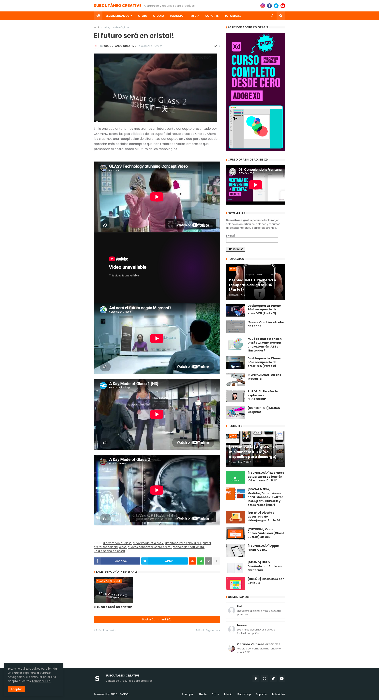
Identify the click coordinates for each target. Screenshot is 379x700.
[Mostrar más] (216, 561)
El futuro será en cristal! (113, 607)
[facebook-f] (269, 5)
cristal (207, 543)
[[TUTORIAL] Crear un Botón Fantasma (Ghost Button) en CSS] (235, 533)
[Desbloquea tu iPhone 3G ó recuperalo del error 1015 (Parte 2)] (235, 362)
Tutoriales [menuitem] (232, 16)
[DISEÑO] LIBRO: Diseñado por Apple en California (265, 566)
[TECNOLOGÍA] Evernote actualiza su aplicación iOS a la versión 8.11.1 (266, 476)
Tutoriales (278, 694)
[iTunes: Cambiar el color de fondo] (235, 326)
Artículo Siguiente (207, 630)
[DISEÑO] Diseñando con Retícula (266, 581)
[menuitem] (98, 15)
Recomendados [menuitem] (117, 16)
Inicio (97, 27)
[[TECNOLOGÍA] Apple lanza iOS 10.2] (235, 550)
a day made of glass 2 (148, 543)
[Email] (208, 561)
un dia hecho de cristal (109, 551)
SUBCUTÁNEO (120, 694)
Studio (202, 694)
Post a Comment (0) (157, 619)
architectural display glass (183, 543)
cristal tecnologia (106, 547)
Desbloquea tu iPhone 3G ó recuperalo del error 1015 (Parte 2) (264, 362)
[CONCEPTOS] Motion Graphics (264, 410)
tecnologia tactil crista (188, 547)
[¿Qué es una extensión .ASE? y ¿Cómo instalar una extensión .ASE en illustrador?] (235, 343)
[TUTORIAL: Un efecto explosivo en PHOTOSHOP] (235, 396)
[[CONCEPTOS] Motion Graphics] (235, 412)
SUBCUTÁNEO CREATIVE (117, 5)
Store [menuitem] (142, 16)
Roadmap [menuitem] (177, 16)
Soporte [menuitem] (212, 16)
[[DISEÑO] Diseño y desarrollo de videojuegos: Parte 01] (235, 517)
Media (228, 694)
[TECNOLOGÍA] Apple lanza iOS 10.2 (263, 548)
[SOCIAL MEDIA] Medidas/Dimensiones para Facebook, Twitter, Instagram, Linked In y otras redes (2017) (266, 497)
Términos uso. (41, 681)
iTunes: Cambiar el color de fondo (266, 324)
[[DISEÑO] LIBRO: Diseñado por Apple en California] (235, 567)
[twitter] (276, 5)
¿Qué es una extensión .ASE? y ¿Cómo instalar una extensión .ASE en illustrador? (265, 344)
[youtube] (282, 5)
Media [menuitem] (194, 16)
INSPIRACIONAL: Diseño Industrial (264, 377)
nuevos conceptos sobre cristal (149, 547)
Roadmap (244, 694)
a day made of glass (116, 27)
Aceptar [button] (16, 689)
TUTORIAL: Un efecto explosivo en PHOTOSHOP (263, 395)
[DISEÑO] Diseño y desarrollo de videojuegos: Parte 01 (264, 516)
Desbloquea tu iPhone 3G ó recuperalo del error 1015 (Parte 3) (264, 309)
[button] (272, 15)
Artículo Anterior (106, 630)
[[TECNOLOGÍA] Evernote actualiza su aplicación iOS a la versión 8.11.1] (235, 477)
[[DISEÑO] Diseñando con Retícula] (235, 583)
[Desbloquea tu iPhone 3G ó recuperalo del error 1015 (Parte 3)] (235, 310)
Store (215, 694)
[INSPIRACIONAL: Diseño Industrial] (235, 379)
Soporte (261, 694)
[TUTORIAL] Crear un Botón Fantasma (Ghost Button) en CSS (266, 533)
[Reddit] (192, 561)
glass (122, 547)
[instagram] (262, 5)
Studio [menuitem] (158, 16)
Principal (187, 694)
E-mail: (230, 236)
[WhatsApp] (200, 561)
